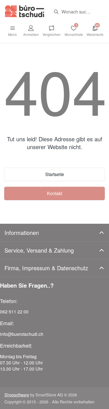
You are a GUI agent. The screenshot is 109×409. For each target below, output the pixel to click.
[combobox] (77, 12)
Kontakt (54, 193)
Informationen (21, 232)
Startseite (54, 174)
